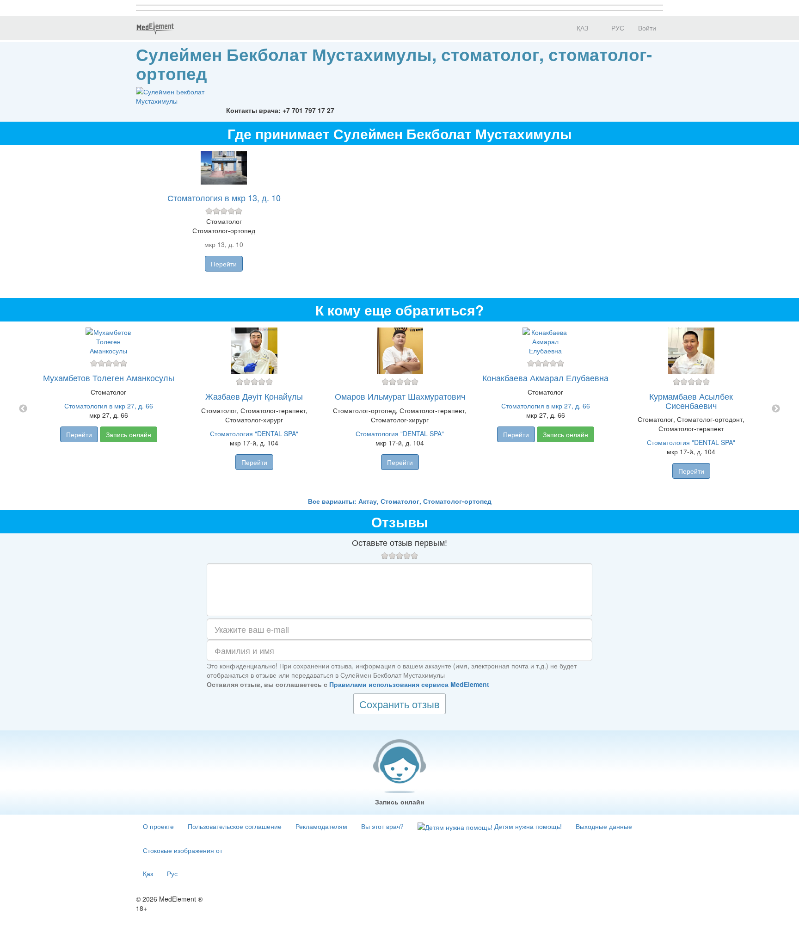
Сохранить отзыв (399, 704)
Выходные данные (604, 826)
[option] (400, 409)
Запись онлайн (128, 434)
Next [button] (776, 409)
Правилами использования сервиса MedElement (409, 684)
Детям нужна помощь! (527, 826)
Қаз (148, 873)
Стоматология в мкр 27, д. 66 (108, 405)
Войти (647, 27)
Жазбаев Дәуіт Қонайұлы (254, 396)
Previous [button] (23, 409)
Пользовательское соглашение (235, 826)
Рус (172, 873)
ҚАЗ (581, 27)
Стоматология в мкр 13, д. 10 (224, 198)
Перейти (224, 263)
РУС (616, 27)
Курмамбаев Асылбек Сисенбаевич (691, 400)
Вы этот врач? (382, 826)
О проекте (158, 826)
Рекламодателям (321, 826)
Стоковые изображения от (182, 850)
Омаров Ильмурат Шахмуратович (400, 396)
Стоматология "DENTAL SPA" (254, 433)
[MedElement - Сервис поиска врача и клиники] (155, 27)
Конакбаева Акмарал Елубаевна (545, 377)
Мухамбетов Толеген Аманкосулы (108, 377)
